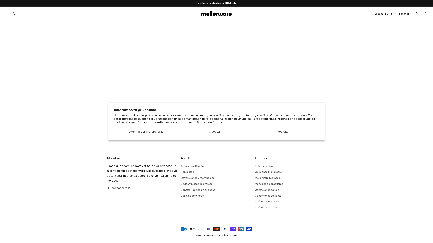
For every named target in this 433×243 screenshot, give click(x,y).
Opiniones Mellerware (268, 171)
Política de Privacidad (267, 201)
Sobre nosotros (264, 166)
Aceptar (214, 131)
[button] (7, 13)
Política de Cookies (266, 207)
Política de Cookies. (211, 122)
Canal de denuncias (192, 195)
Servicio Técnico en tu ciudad (198, 189)
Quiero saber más (118, 188)
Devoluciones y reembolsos (198, 177)
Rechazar (283, 131)
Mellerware (209, 235)
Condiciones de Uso (267, 189)
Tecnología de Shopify (226, 235)
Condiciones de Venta (268, 195)
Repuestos (187, 171)
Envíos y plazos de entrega (197, 183)
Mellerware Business (267, 177)
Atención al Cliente (192, 166)
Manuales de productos (269, 183)
